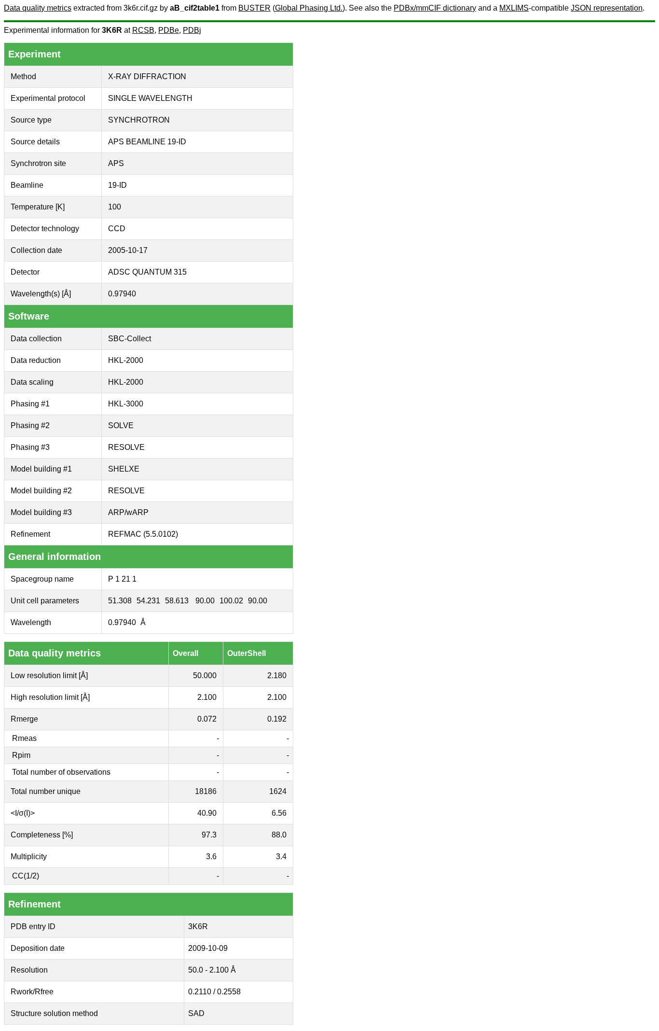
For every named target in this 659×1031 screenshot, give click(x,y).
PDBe (168, 30)
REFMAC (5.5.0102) (143, 534)
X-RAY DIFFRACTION (147, 76)
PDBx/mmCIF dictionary (435, 8)
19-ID (117, 185)
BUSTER (254, 8)
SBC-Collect (129, 338)
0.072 (207, 719)
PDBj (192, 30)
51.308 (120, 601)
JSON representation (607, 8)
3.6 (211, 856)
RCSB (143, 30)
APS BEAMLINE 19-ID (147, 142)
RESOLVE (126, 447)
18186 (206, 791)
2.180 (277, 675)
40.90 (207, 813)
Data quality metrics (37, 8)
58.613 (177, 601)
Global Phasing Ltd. (309, 8)
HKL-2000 (125, 360)
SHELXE (123, 469)
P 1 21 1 (122, 579)
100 (114, 207)
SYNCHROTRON (139, 120)
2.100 (207, 697)
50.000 (205, 675)
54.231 (148, 601)
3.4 (281, 856)
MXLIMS (514, 8)
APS (116, 163)
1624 (278, 791)
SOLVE (121, 425)
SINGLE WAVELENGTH (150, 98)
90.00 (205, 601)
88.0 (279, 835)
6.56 (279, 813)
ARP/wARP (128, 512)
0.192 (277, 719)
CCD (116, 228)
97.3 (209, 835)
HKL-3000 (125, 404)
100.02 (231, 601)
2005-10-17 (128, 250)
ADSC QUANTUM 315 (147, 272)
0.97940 (122, 294)
